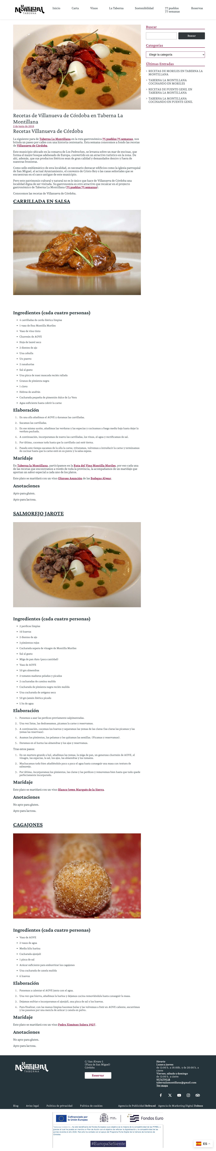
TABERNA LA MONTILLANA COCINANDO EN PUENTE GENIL (170, 100)
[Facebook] (160, 1095)
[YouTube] (179, 1095)
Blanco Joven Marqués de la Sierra (81, 789)
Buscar (151, 27)
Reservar (98, 1075)
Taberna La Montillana (55, 139)
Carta (75, 8)
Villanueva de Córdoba (32, 145)
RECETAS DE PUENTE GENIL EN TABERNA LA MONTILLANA (170, 91)
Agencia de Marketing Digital (180, 1105)
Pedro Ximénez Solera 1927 (76, 1024)
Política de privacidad (59, 1105)
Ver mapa (162, 1085)
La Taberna (116, 8)
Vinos (94, 8)
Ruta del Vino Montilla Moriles (95, 465)
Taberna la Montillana (32, 465)
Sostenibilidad (144, 8)
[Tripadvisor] (197, 1095)
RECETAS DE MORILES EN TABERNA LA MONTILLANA (175, 72)
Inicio (56, 8)
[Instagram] (188, 1095)
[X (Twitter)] (170, 1095)
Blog (15, 1105)
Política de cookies (91, 1105)
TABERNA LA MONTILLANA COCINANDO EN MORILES (167, 81)
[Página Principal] (29, 9)
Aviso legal (32, 1105)
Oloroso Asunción (70, 478)
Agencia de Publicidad (137, 1105)
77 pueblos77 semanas (172, 9)
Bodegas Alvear (101, 478)
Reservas (197, 8)
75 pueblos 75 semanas (117, 139)
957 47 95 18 (163, 1079)
